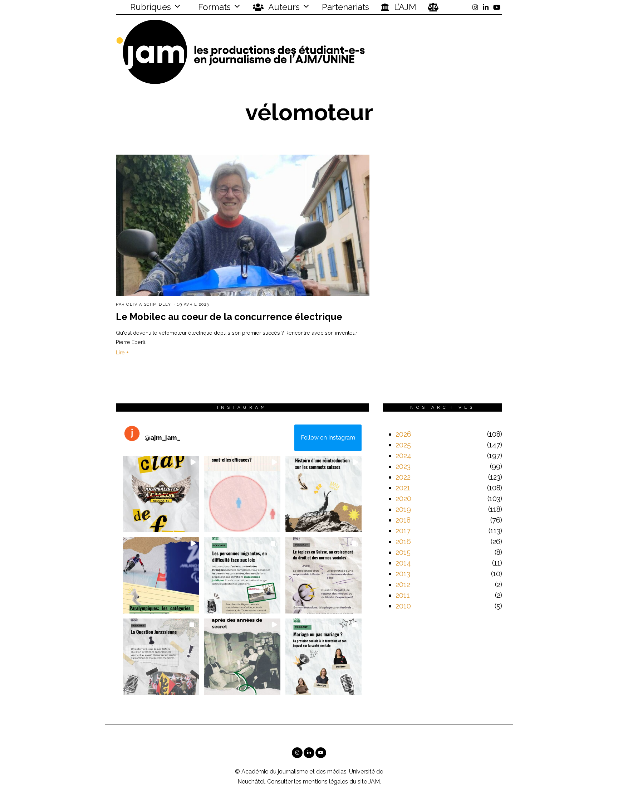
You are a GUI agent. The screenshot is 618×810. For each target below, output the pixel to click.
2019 (403, 509)
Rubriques (149, 7)
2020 (403, 498)
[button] (161, 494)
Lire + (122, 352)
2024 (403, 455)
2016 (403, 541)
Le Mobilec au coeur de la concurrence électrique (229, 316)
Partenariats (345, 7)
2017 (403, 531)
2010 (403, 606)
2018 (403, 520)
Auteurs (283, 7)
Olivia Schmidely (148, 304)
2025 (403, 445)
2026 (403, 434)
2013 (403, 573)
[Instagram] (475, 7)
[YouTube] (496, 7)
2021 (403, 488)
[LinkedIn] (485, 7)
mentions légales (325, 781)
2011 (403, 595)
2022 (403, 477)
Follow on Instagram (328, 437)
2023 (403, 466)
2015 (403, 552)
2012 (403, 584)
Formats (213, 7)
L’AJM (404, 7)
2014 (403, 563)
